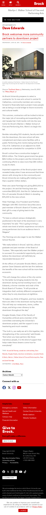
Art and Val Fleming (12, 350)
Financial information (10, 420)
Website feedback (29, 418)
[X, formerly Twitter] (9, 387)
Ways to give (8, 441)
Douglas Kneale (12, 354)
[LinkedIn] (16, 471)
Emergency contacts (9, 408)
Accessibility (14, 462)
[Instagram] (14, 387)
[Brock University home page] (39, 3)
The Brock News (14, 89)
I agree (23, 510)
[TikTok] (25, 471)
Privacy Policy (37, 507)
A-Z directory (8, 477)
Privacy (5, 462)
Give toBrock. (8, 430)
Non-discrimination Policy (11, 458)
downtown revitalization (25, 354)
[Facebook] (4, 387)
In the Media (15, 364)
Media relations (28, 415)
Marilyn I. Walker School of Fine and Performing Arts (23, 357)
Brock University (27, 42)
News (21, 364)
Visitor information (30, 408)
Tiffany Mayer (9, 91)
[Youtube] (19, 387)
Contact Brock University (32, 411)
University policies (8, 460)
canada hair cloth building (26, 350)
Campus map (7, 417)
